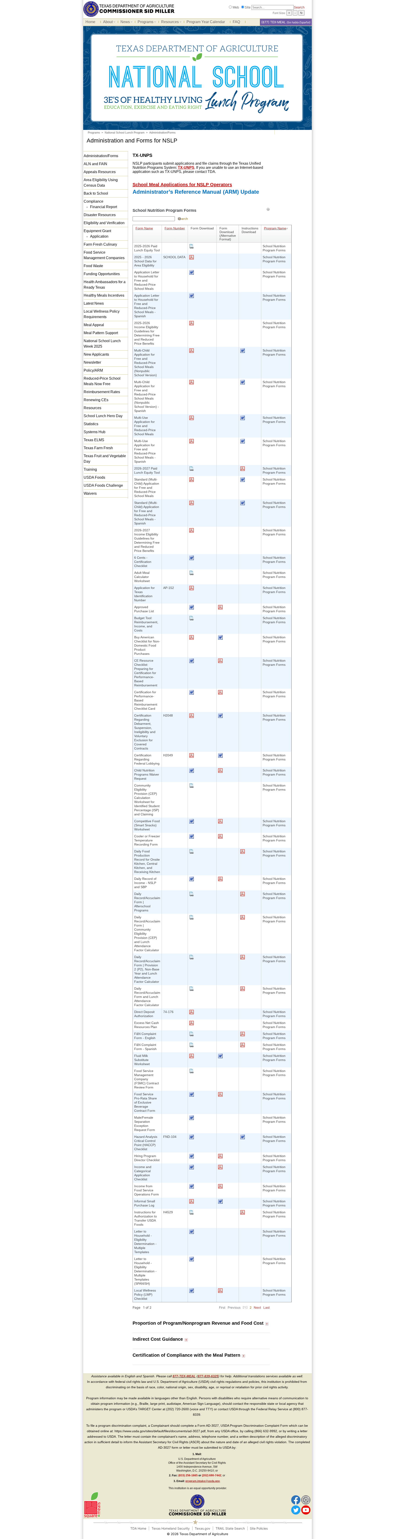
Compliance (93, 201)
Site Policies (259, 1528)
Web (235, 7)
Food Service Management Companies (104, 255)
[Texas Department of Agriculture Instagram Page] (305, 1499)
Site (248, 7)
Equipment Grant (97, 231)
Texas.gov (202, 1528)
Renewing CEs (96, 400)
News (124, 22)
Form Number (175, 228)
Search (299, 7)
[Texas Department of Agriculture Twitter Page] (295, 1510)
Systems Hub (94, 432)
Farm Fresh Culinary (100, 244)
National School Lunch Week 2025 (102, 343)
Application (99, 236)
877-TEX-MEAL (184, 1376)
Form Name (144, 228)
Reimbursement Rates (102, 392)
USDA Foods (94, 477)
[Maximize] (266, 1323)
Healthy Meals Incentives (104, 295)
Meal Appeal (94, 325)
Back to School (96, 193)
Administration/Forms (101, 156)
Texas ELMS (94, 440)
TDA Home (138, 1528)
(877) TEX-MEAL (273, 22)
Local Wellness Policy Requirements (102, 314)
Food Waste (93, 266)
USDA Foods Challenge (103, 485)
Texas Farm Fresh (98, 448)
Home (90, 22)
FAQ (236, 22)
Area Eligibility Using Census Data (101, 182)
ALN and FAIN (95, 164)
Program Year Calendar (206, 22)
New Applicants (96, 354)
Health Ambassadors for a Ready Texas (104, 284)
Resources (169, 22)
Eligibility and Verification (104, 223)
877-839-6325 (208, 1376)
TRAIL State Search (230, 1528)
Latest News (94, 303)
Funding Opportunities (102, 274)
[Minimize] (268, 209)
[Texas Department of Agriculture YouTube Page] (305, 1510)
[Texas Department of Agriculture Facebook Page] (295, 1499)
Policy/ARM (93, 370)
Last (266, 1307)
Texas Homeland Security (171, 1528)
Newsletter (92, 362)
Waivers (90, 493)
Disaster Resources (100, 215)
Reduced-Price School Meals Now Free (102, 381)
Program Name (275, 228)
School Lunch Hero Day (103, 416)
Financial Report (103, 207)
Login (252, 1534)
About (107, 22)
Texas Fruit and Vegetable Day (105, 458)
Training (90, 469)
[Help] (179, 218)
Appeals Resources (100, 172)
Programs (144, 22)
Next (257, 1307)
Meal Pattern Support (101, 333)
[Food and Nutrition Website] (129, 9)
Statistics (91, 424)
